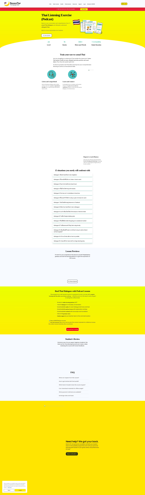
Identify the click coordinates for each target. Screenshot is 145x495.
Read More (10, 487)
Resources (75, 4)
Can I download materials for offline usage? (71, 388)
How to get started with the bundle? (69, 381)
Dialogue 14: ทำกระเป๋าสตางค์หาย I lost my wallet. (67, 236)
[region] (14, 487)
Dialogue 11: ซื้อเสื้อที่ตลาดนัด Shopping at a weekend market (70, 221)
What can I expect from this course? (69, 378)
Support (80, 4)
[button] (72, 175)
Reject (9, 490)
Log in (84, 4)
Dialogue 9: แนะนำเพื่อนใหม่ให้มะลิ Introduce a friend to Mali (70, 211)
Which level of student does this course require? (72, 385)
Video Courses (56, 4)
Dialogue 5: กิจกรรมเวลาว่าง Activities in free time (67, 193)
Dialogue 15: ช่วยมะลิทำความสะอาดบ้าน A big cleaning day (69, 241)
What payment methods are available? (70, 392)
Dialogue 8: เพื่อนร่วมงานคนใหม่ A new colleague (66, 207)
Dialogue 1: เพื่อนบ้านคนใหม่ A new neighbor (65, 175)
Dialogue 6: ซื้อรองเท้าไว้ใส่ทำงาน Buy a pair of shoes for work (70, 198)
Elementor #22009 (91, 4)
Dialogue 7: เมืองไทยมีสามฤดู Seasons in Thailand (67, 202)
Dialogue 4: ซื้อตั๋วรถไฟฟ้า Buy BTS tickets (64, 188)
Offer (50, 4)
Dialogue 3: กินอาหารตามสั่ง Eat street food (65, 184)
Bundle (61, 4)
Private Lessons (68, 4)
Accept (20, 490)
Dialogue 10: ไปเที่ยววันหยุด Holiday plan (64, 216)
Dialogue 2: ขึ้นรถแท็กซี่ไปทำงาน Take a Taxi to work (67, 179)
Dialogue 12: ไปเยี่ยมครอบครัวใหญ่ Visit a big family (67, 225)
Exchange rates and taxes (66, 395)
